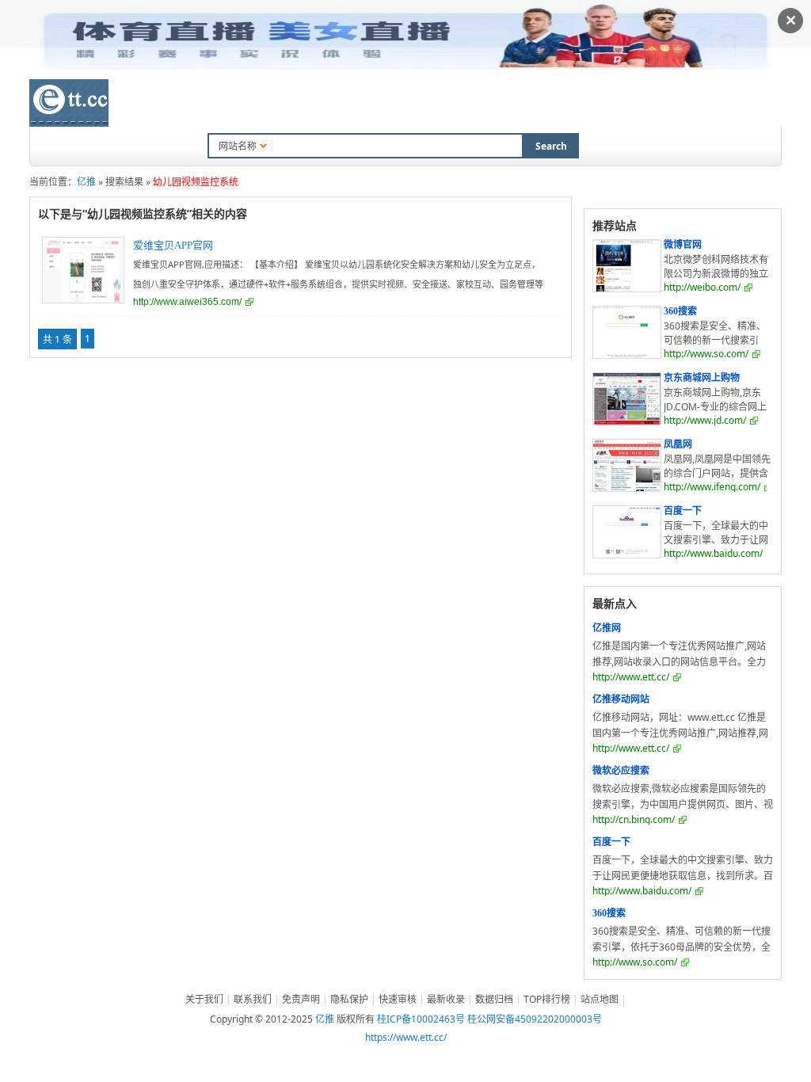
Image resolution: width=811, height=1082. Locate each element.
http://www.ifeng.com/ (712, 486)
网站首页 (164, 104)
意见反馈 (578, 104)
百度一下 (683, 510)
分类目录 (231, 104)
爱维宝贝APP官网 (173, 245)
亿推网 (606, 628)
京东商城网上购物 (702, 377)
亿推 (86, 182)
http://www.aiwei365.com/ (187, 301)
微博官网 (683, 244)
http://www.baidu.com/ (713, 553)
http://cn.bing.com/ (633, 819)
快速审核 (398, 999)
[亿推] (69, 103)
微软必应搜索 (620, 770)
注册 (772, 102)
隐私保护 (349, 999)
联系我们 (253, 999)
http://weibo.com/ (702, 287)
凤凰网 (678, 444)
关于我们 (204, 999)
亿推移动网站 (620, 699)
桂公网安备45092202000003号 (534, 1019)
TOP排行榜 (438, 104)
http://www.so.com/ (706, 353)
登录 (742, 102)
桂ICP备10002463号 (421, 1019)
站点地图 (600, 999)
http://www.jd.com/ (705, 420)
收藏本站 (511, 104)
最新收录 (298, 104)
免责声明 (301, 999)
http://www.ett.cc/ (630, 677)
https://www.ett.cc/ (406, 1037)
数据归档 (366, 104)
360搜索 (680, 311)
